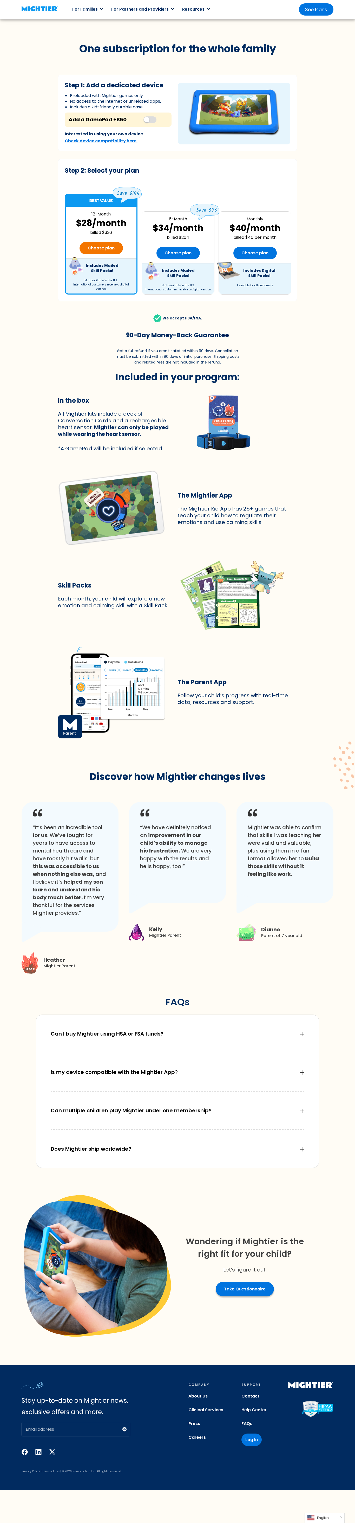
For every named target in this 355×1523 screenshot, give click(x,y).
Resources (193, 9)
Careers (197, 1437)
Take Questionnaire (245, 1289)
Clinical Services (205, 1410)
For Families (85, 9)
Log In (251, 1440)
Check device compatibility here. (101, 141)
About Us (198, 1396)
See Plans (316, 9)
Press (194, 1424)
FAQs (246, 1424)
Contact (250, 1396)
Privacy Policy (31, 1471)
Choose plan (101, 248)
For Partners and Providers (140, 9)
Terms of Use (51, 1471)
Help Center (254, 1410)
